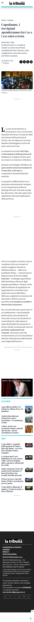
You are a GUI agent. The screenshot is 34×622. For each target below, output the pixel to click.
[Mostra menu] (2, 3)
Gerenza (6, 550)
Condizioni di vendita (12, 547)
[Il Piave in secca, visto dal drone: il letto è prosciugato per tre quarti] (29, 480)
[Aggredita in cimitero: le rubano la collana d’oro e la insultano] (29, 409)
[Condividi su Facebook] (20, 61)
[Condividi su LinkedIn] (24, 61)
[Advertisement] (17, 12)
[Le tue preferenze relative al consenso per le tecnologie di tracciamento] (30, 618)
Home (3, 20)
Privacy (6, 552)
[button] (17, 387)
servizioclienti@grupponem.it (14, 592)
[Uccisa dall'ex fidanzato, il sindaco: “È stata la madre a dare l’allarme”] (29, 488)
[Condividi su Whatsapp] (31, 61)
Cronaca (10, 20)
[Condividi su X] (27, 61)
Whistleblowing (10, 554)
